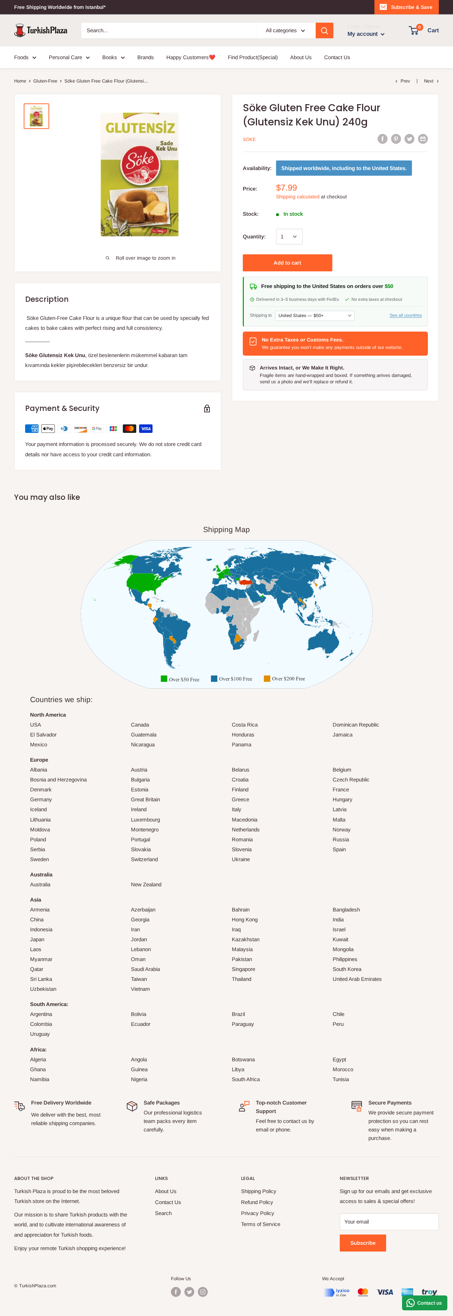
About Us (301, 57)
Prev (405, 81)
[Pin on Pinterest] (396, 139)
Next (429, 81)
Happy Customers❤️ (191, 57)
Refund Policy (257, 1202)
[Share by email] (423, 139)
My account (363, 34)
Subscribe (362, 1243)
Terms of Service (260, 1224)
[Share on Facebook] (383, 139)
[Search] (324, 30)
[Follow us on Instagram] (203, 1292)
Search (163, 1213)
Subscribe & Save (411, 7)
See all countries (406, 315)
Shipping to (261, 315)
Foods (21, 57)
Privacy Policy (257, 1213)
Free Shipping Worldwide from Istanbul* (59, 7)
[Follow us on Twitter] (189, 1292)
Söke (249, 139)
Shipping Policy (258, 1191)
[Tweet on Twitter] (409, 139)
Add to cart (287, 263)
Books (109, 57)
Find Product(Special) (253, 57)
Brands (145, 57)
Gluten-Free (45, 81)
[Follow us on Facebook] (176, 1292)
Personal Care (65, 57)
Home (20, 81)
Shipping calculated (298, 196)
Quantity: (254, 236)
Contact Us (337, 57)
